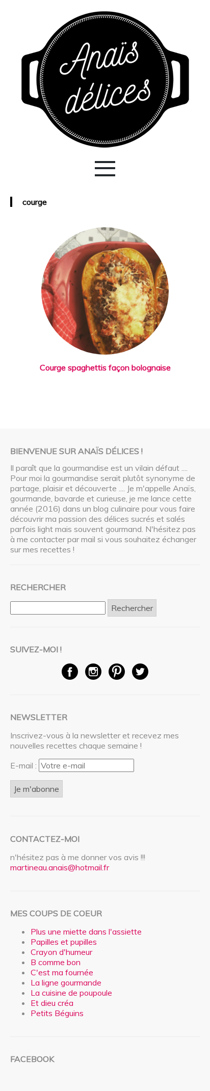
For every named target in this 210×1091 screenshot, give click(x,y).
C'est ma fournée (62, 972)
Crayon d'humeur (61, 952)
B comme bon (56, 962)
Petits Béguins (57, 1013)
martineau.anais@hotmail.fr (59, 867)
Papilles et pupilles (64, 942)
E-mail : (24, 765)
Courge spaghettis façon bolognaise (105, 367)
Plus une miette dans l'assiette (86, 931)
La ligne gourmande (66, 982)
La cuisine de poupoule (71, 993)
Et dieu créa (52, 1003)
